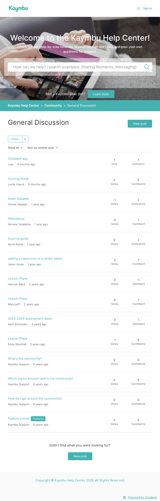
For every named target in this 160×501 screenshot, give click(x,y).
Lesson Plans (18, 278)
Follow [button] (15, 139)
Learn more (101, 94)
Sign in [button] (147, 8)
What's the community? (25, 358)
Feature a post (18, 418)
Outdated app (18, 159)
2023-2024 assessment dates (30, 318)
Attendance (16, 219)
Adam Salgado (18, 199)
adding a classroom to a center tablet (35, 258)
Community (53, 105)
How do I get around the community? (35, 398)
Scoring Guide (18, 179)
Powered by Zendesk (142, 497)
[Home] (18, 8)
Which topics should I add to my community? (40, 378)
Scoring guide (18, 239)
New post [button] (139, 123)
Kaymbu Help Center (23, 105)
